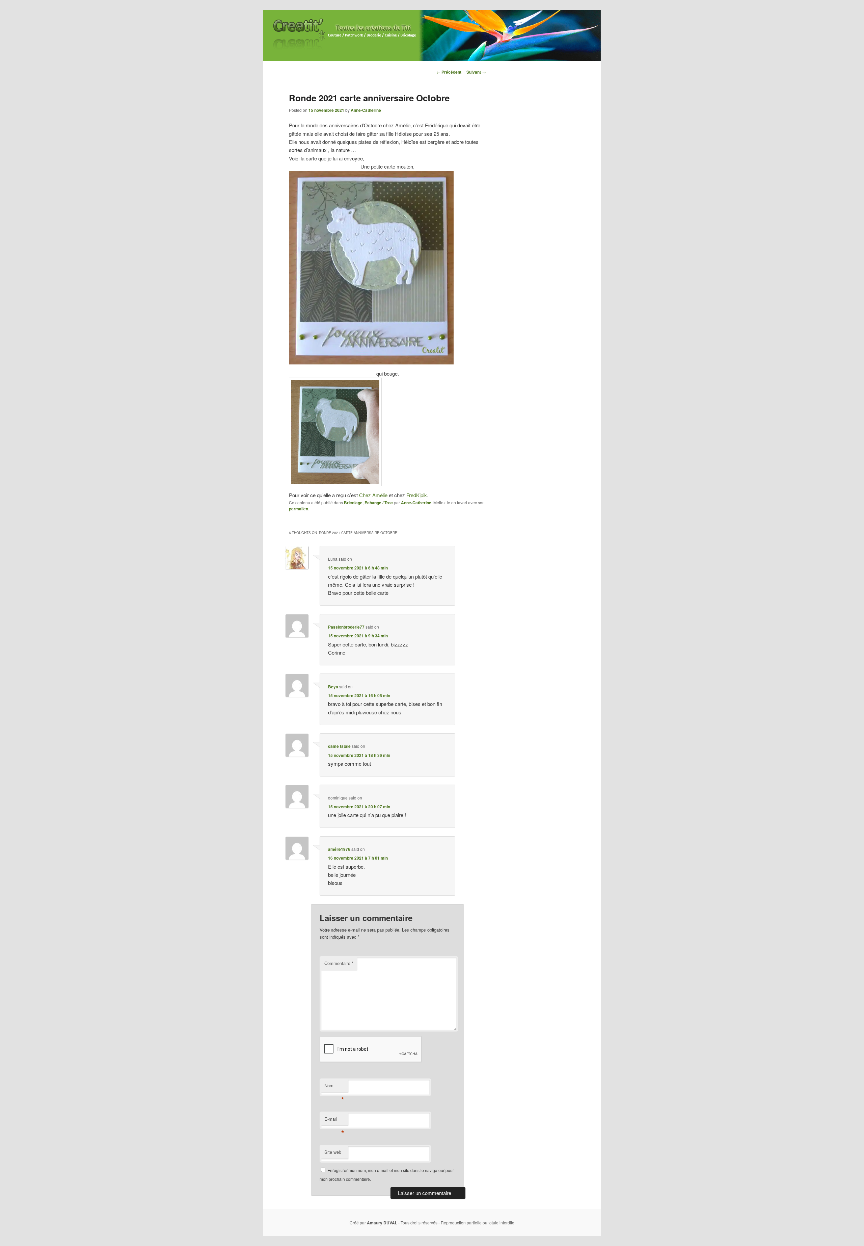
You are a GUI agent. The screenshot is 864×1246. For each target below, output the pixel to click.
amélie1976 (339, 849)
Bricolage (353, 503)
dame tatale (339, 746)
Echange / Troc (378, 503)
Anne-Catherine (366, 110)
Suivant (476, 72)
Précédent (448, 72)
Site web (332, 1152)
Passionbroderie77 (346, 627)
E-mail (334, 1120)
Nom (334, 1087)
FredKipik (416, 495)
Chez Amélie (373, 495)
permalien (298, 509)
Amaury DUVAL (382, 1223)
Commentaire (338, 963)
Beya (333, 687)
